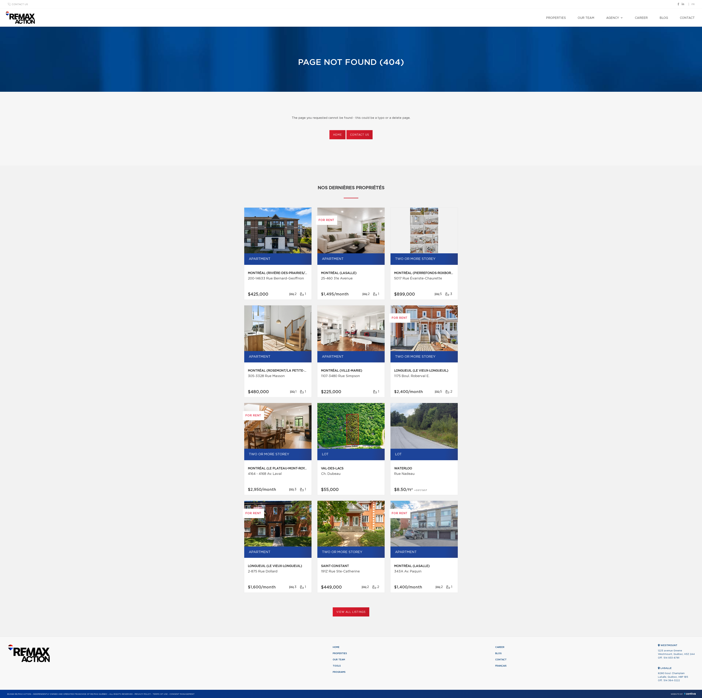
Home (337, 135)
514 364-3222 (671, 680)
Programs (339, 672)
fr (693, 4)
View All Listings (350, 612)
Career (641, 17)
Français (501, 666)
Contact (687, 17)
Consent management (182, 694)
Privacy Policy (143, 694)
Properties (556, 17)
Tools (337, 666)
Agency (612, 17)
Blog (664, 17)
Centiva (690, 694)
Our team (586, 17)
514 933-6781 (671, 658)
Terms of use (160, 694)
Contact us (20, 4)
